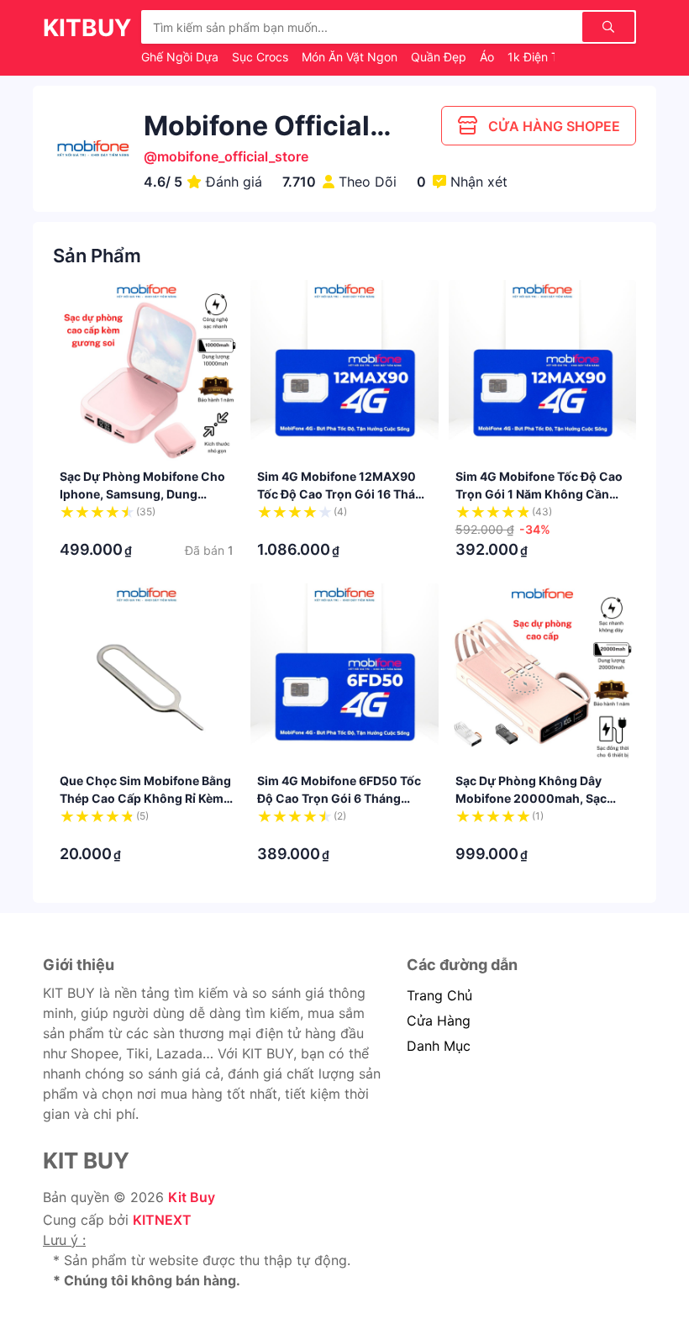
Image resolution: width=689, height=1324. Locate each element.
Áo (488, 57)
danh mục (439, 1045)
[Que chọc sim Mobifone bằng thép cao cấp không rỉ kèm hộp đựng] (146, 677)
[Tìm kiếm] (608, 27)
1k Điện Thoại (546, 57)
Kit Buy (191, 1197)
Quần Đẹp (440, 57)
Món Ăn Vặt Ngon (351, 57)
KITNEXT (162, 1219)
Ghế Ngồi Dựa (181, 57)
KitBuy (87, 27)
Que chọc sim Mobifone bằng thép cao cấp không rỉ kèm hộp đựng (145, 798)
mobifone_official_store (232, 156)
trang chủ (439, 995)
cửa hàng (439, 1020)
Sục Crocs (262, 57)
